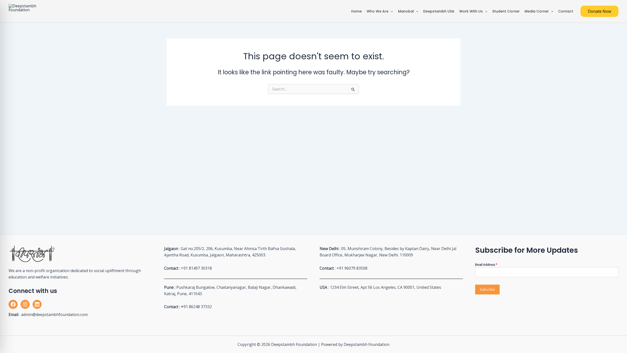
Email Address (486, 265)
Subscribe (487, 289)
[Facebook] (13, 304)
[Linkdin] (37, 304)
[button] (599, 11)
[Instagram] (25, 304)
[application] (390, 11)
